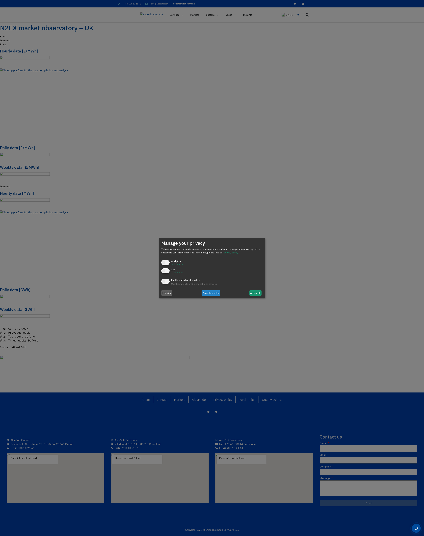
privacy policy (231, 252)
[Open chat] (416, 528)
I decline (167, 292)
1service (177, 264)
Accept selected (211, 292)
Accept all (255, 292)
